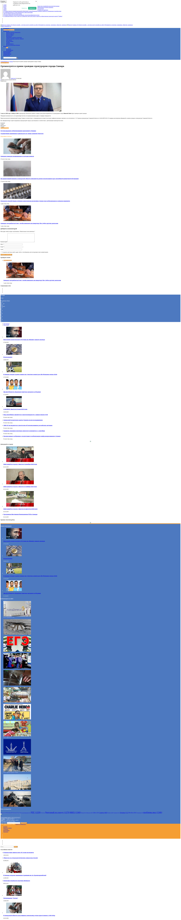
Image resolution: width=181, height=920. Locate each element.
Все (7, 47)
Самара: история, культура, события (15, 38)
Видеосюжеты (9, 50)
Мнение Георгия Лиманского (13, 32)
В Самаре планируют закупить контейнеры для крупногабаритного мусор (21, 15)
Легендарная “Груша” (10, 898)
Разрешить (32, 8)
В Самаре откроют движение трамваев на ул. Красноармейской (24, 875)
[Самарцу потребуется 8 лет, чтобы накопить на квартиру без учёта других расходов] (90, 213)
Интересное (9, 36)
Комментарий (4, 241)
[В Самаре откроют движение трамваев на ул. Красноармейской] (91, 867)
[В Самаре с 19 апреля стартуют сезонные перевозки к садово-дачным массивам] (90, 661)
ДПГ (35, 812)
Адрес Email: (4, 822)
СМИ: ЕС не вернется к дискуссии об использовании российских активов (27, 425)
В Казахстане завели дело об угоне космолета (18, 852)
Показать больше (5, 128)
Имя (2, 244)
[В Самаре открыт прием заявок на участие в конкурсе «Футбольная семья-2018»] (91, 367)
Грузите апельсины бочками (13, 45)
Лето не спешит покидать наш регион (12, 13)
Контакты (6, 55)
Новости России (10, 33)
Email (2, 246)
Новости (6, 31)
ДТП (43, 812)
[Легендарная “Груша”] (91, 890)
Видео (5, 46)
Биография (6, 52)
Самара (103, 812)
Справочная (7, 54)
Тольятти (116, 812)
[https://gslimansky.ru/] (6, 26)
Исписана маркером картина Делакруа (16, 880)
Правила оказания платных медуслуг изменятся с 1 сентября (24, 431)
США (96, 812)
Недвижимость (10, 43)
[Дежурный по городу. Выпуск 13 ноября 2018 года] (91, 477)
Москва (83, 812)
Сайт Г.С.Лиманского (21, 824)
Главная (6, 28)
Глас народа (9, 40)
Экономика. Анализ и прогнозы (14, 37)
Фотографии (7, 51)
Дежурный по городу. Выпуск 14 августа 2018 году (20, 509)
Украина (124, 812)
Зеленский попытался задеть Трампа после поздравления (23, 420)
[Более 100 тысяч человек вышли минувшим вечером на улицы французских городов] (90, 712)
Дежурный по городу (57, 812)
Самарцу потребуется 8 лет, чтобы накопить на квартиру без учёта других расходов (29, 223)
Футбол (133, 812)
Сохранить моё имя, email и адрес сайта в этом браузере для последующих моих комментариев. (25, 252)
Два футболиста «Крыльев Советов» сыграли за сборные (22, 392)
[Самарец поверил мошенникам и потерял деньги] (90, 146)
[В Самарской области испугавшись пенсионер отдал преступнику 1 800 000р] (91, 908)
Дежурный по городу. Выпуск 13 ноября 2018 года (20, 486)
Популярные (6, 323)
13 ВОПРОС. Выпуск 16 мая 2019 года (15, 409)
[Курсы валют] (91, 349)
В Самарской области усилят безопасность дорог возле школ (18, 12)
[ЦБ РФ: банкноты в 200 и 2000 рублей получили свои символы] (90, 747)
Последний (6, 325)
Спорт (110, 812)
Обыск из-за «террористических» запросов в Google (20, 858)
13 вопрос (8, 48)
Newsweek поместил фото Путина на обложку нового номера (24, 339)
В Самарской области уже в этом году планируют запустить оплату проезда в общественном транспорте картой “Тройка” (32, 16)
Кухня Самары (9, 41)
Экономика (140, 812)
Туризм (8, 42)
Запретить (24, 8)
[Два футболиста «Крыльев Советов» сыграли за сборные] (91, 384)
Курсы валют (7, 357)
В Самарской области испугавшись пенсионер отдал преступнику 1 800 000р (29, 915)
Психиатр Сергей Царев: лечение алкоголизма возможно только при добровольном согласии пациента (35, 201)
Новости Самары (8, 29)
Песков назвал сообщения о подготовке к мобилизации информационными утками (31, 436)
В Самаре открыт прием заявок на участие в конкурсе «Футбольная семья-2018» (30, 374)
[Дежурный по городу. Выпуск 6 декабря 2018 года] (91, 454)
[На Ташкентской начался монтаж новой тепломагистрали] (90, 678)
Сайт (2, 249)
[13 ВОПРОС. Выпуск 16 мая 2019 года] (91, 401)
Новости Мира (9, 35)
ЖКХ (75, 812)
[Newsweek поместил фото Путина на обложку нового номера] (91, 332)
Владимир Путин (17, 812)
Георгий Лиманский (25, 812)
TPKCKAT (13, 78)
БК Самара (9, 812)
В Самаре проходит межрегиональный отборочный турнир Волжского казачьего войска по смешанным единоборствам (32, 11)
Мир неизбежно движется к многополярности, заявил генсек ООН (25, 414)
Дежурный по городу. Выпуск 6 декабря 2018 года (20, 464)
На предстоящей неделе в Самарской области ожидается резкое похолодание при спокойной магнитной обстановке (40, 178)
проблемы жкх (152, 812)
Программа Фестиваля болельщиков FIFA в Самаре (20, 514)
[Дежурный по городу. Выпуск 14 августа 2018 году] (91, 499)
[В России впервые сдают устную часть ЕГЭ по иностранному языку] (90, 644)
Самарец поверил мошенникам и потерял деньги (17, 156)
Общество (89, 812)
